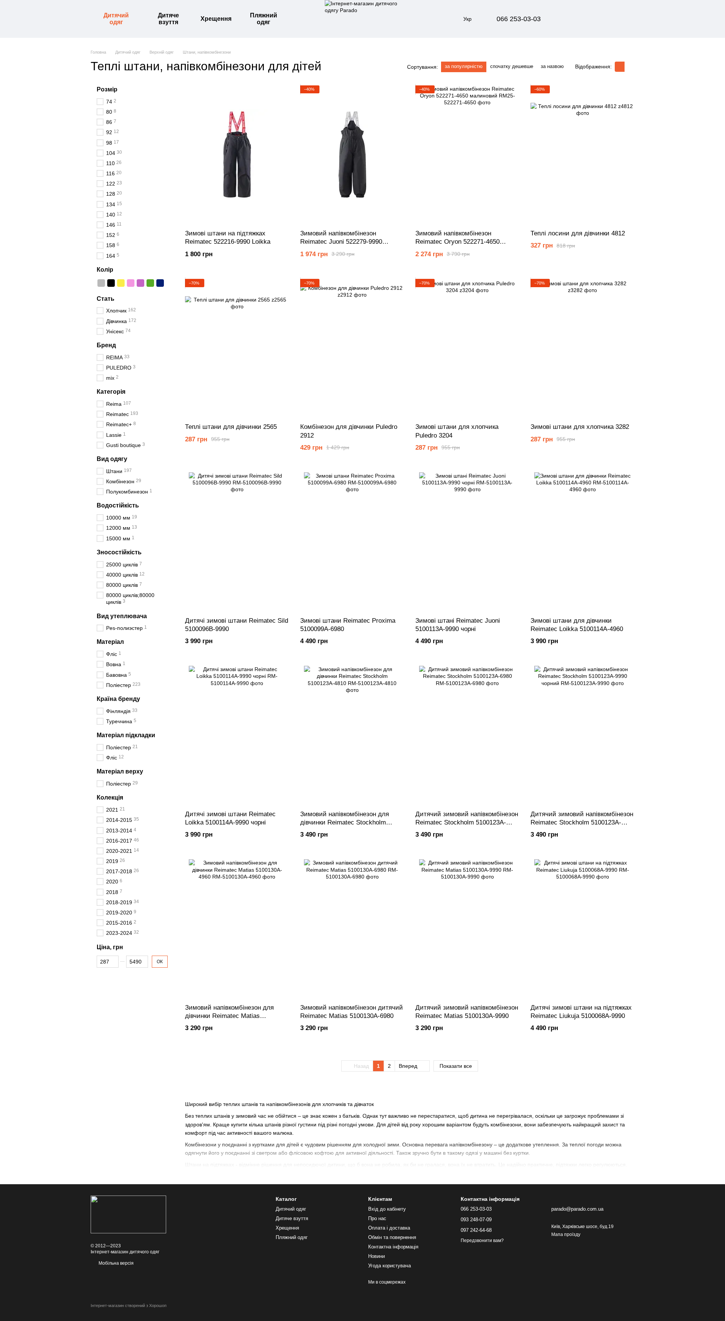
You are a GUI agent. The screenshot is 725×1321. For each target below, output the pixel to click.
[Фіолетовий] (140, 282)
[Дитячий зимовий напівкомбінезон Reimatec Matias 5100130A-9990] (467, 928)
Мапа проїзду (565, 1234)
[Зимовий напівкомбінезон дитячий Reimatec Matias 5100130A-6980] (352, 928)
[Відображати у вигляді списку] (629, 67)
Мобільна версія (115, 1263)
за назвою (552, 66)
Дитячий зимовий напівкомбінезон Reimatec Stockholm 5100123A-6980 (466, 822)
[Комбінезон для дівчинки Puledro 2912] (352, 348)
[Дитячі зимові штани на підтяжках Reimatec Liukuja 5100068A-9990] (582, 928)
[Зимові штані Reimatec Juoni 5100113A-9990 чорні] (467, 541)
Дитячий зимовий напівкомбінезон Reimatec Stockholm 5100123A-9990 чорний (582, 822)
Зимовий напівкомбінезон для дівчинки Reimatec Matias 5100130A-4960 (229, 1016)
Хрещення (216, 18)
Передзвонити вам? (482, 1240)
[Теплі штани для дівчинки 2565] (237, 348)
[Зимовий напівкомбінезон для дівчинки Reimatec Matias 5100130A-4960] (237, 928)
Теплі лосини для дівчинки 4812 (578, 233)
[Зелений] (150, 282)
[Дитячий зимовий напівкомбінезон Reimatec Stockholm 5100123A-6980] (467, 735)
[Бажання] (589, 19)
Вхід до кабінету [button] (387, 1209)
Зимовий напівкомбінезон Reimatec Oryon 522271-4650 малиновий (457, 242)
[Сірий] (101, 282)
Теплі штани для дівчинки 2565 (231, 426)
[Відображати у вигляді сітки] (620, 67)
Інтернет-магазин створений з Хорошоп (129, 1305)
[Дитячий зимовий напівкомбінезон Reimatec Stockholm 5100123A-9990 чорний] (582, 735)
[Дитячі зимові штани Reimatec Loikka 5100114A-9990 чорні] (237, 735)
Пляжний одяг (263, 18)
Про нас (377, 1218)
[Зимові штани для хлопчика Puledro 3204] (467, 348)
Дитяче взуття (168, 18)
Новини (376, 1256)
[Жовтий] (120, 282)
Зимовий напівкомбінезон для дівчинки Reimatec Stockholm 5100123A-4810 (344, 822)
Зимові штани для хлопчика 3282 (580, 426)
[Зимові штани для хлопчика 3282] (582, 348)
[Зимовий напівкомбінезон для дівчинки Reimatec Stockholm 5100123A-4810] (352, 735)
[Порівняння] (569, 19)
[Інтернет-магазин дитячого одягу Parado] (128, 1214)
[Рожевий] (130, 282)
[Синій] (160, 282)
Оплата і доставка (389, 1228)
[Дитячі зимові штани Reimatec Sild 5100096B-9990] (237, 541)
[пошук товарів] (304, 19)
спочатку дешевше (511, 66)
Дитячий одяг (116, 18)
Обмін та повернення (392, 1237)
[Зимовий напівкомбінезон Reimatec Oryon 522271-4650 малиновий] (467, 154)
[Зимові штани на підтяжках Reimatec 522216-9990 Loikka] (237, 154)
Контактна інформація (393, 1247)
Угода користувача (389, 1265)
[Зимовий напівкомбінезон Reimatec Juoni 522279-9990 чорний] (352, 154)
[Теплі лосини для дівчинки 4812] (582, 154)
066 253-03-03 (519, 18)
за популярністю (464, 66)
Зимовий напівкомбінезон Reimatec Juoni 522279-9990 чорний (341, 242)
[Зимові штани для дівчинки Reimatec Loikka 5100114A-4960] (582, 541)
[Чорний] (111, 282)
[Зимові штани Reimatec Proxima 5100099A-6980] (352, 541)
